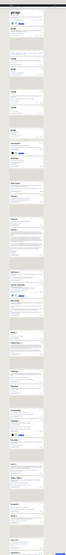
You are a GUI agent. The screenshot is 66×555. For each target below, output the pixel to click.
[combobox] (34, 5)
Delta (11, 274)
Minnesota (12, 442)
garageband (13, 54)
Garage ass (24, 54)
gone (28, 238)
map (11, 160)
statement (20, 145)
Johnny (15, 379)
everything (22, 160)
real (16, 302)
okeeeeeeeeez (15, 547)
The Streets (13, 33)
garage (11, 35)
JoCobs (14, 430)
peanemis (19, 289)
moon (30, 98)
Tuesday (30, 347)
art (18, 507)
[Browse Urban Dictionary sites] (11, 5)
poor (39, 274)
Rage (12, 109)
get (18, 200)
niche (14, 286)
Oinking (11, 381)
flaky (25, 423)
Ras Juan (14, 35)
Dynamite (22, 33)
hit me (15, 223)
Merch (41, 35)
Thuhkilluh (14, 522)
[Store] (54, 5)
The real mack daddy (15, 74)
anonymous (14, 201)
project (20, 507)
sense (30, 198)
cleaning (35, 350)
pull (13, 336)
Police (11, 373)
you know (17, 163)
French (12, 15)
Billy (12, 308)
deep (32, 30)
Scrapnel (12, 510)
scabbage (12, 430)
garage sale (12, 53)
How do (15, 163)
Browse (16, 7)
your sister (14, 98)
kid (22, 221)
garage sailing (17, 53)
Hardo (11, 522)
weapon (16, 221)
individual (14, 198)
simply (20, 445)
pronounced (14, 111)
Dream (31, 245)
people (37, 95)
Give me (13, 289)
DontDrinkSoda (15, 381)
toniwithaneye (15, 191)
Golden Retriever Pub (15, 113)
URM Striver (14, 254)
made (15, 509)
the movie (23, 289)
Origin (11, 93)
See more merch (26, 153)
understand (13, 145)
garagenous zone (18, 54)
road (20, 135)
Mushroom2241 (17, 291)
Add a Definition (50, 7)
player (21, 162)
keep (35, 95)
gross (29, 427)
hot (16, 445)
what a (22, 72)
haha (30, 485)
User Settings (54, 7)
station (18, 132)
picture (15, 388)
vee (23, 17)
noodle (15, 445)
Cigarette (12, 466)
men (40, 60)
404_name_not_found (16, 279)
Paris (23, 277)
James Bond (16, 336)
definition (32, 480)
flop (29, 221)
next (23, 412)
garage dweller (35, 53)
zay (16, 17)
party (23, 509)
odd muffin (15, 486)
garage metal (41, 53)
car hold (17, 15)
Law (15, 248)
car (13, 334)
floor (34, 509)
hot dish (12, 446)
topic (17, 145)
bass (33, 30)
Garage (11, 64)
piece (23, 288)
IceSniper (15, 510)
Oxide (16, 33)
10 (12, 391)
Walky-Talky (12, 486)
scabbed (12, 423)
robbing (36, 147)
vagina (15, 71)
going (16, 200)
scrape (22, 429)
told (18, 147)
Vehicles (22, 7)
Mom (12, 429)
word (14, 15)
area (15, 423)
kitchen (36, 470)
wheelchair (15, 482)
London (23, 30)
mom (13, 223)
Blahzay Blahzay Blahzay (16, 64)
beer (24, 351)
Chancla (11, 224)
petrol (15, 133)
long (19, 198)
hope (12, 379)
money (30, 188)
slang (13, 132)
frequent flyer (26, 274)
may (30, 232)
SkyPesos (12, 279)
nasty (26, 414)
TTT (24, 247)
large (31, 442)
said (34, 60)
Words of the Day (12, 7)
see (27, 412)
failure (28, 239)
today (22, 520)
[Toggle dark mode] (56, 5)
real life (17, 389)
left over (14, 507)
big (16, 72)
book (16, 277)
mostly (15, 160)
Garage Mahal (30, 53)
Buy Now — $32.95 (21, 153)
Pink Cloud (12, 191)
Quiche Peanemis (13, 291)
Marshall (27, 243)
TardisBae (14, 224)
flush (23, 414)
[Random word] (52, 5)
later (23, 543)
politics (18, 245)
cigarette (21, 466)
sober (40, 185)
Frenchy (15, 100)
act (12, 412)
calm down (28, 200)
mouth (27, 470)
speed (38, 373)
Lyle (37, 350)
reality (27, 186)
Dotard (11, 201)
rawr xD (11, 547)
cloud (12, 189)
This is (12, 62)
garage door (25, 53)
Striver (11, 254)
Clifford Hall (14, 446)
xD (26, 543)
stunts (19, 336)
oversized (13, 71)
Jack (17, 520)
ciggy (23, 470)
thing (28, 414)
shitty (12, 334)
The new (12, 188)
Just (12, 278)
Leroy (12, 147)
